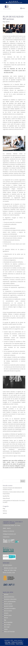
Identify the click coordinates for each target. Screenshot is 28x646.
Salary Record (6, 498)
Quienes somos (8, 615)
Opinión (8, 21)
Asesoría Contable (8, 606)
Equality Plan (6, 496)
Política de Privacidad (9, 631)
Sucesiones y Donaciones (10, 599)
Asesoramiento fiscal (9, 597)
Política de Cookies (10, 644)
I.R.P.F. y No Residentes (10, 601)
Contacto (6, 613)
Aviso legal (7, 642)
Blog (4, 21)
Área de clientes (8, 610)
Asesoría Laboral (8, 603)
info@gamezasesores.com (9, 534)
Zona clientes (7, 624)
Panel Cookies (19, 644)
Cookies (6, 629)
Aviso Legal (6, 627)
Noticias (5, 511)
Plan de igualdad (8, 622)
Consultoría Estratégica (9, 608)
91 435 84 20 (11, 531)
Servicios (6, 594)
